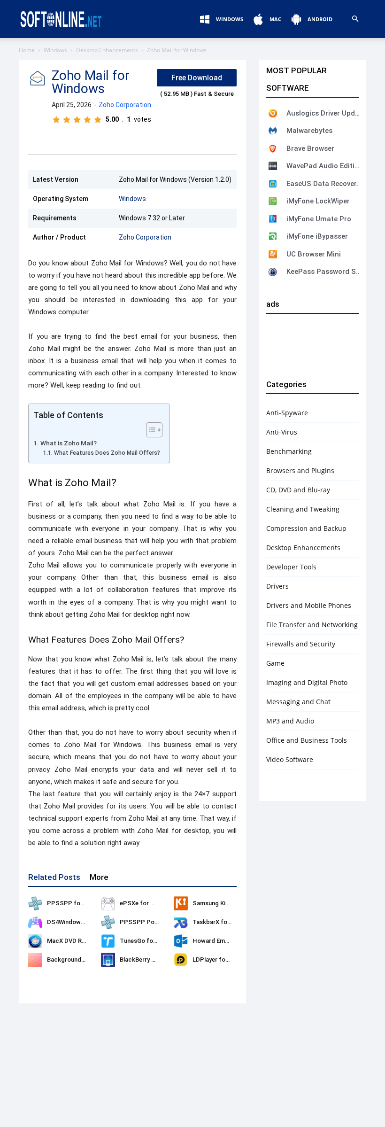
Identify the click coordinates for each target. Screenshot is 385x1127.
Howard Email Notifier (223, 940)
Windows (55, 50)
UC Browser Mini (313, 254)
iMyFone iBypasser (317, 236)
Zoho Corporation (125, 105)
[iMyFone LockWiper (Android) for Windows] (273, 201)
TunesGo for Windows (151, 940)
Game (275, 663)
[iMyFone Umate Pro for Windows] (273, 219)
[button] (355, 19)
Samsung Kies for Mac (224, 903)
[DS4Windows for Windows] (35, 922)
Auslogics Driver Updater (324, 113)
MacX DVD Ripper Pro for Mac (89, 940)
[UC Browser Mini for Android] (273, 254)
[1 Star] (56, 119)
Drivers (277, 586)
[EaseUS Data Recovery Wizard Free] (273, 183)
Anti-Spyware (287, 412)
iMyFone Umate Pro (318, 219)
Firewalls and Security (300, 643)
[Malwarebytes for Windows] (273, 130)
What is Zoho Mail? (68, 443)
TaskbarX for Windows (224, 921)
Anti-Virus (281, 431)
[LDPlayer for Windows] (181, 960)
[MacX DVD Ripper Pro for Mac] (35, 941)
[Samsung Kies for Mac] (181, 903)
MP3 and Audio (290, 720)
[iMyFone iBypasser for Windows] (273, 236)
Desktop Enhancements (107, 50)
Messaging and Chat (298, 701)
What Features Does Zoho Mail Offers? (107, 453)
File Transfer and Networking (312, 624)
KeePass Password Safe (324, 271)
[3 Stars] (77, 119)
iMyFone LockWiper (318, 201)
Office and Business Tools (306, 740)
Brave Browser (310, 148)
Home (27, 50)
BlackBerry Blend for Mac (155, 959)
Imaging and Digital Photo (306, 682)
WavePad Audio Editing (324, 166)
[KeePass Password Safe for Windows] (273, 272)
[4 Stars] (87, 119)
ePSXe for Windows (148, 903)
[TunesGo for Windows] (108, 941)
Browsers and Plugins (300, 470)
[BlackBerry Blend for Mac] (108, 960)
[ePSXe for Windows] (108, 903)
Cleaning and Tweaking (302, 509)
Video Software (289, 759)
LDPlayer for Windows (223, 959)
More (99, 877)
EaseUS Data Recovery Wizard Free (324, 183)
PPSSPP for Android (77, 903)
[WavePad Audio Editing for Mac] (273, 166)
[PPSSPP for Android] (35, 903)
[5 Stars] (97, 119)
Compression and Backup (306, 528)
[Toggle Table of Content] (149, 430)
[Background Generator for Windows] (35, 960)
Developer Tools (291, 566)
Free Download (196, 77)
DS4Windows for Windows (84, 921)
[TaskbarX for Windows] (181, 922)
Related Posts (54, 877)
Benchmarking (289, 451)
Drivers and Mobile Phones (308, 605)
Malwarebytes (309, 130)
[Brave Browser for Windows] (273, 148)
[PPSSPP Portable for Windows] (108, 922)
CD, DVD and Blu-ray (298, 489)
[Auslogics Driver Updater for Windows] (273, 113)
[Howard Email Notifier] (181, 941)
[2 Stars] (66, 119)
